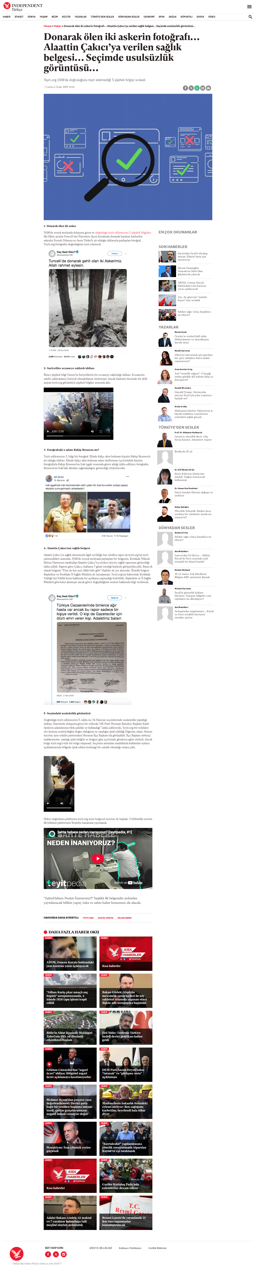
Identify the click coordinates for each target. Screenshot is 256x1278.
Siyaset (19, 17)
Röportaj (186, 17)
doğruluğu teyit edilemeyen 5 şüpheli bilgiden (123, 232)
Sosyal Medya (105, 918)
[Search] (250, 17)
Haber (6, 17)
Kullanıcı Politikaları (130, 1248)
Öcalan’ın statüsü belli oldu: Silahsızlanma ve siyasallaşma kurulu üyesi (192, 339)
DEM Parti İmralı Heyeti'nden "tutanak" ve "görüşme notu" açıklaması (123, 1074)
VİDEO (211, 17)
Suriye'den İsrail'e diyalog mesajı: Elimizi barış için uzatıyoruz (192, 256)
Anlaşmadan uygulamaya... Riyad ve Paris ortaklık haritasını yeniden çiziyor (194, 614)
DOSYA (200, 17)
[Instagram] (64, 1254)
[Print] (208, 88)
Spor (162, 17)
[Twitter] (56, 1254)
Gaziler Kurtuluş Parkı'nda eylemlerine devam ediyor (120, 1186)
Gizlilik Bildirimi (157, 1248)
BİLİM (55, 17)
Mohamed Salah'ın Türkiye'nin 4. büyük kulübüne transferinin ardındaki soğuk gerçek (194, 414)
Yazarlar (81, 17)
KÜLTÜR (66, 17)
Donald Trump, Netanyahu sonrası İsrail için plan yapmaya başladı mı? (193, 395)
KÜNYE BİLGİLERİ (101, 1248)
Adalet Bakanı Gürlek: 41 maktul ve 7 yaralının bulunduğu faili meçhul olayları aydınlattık (68, 1222)
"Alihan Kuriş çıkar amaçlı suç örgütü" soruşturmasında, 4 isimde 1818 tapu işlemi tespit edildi (67, 998)
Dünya (32, 17)
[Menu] (249, 7)
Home (47, 26)
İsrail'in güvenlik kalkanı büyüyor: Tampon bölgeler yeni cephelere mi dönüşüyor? (193, 596)
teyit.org (88, 918)
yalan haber (124, 918)
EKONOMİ (149, 17)
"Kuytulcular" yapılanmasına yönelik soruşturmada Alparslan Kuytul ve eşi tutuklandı (124, 1148)
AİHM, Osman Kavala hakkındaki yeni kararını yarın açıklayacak (70, 964)
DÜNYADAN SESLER (128, 17)
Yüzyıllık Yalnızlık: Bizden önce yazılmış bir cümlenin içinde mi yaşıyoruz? (193, 514)
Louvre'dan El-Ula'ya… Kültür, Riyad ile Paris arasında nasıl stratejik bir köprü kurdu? (192, 558)
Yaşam (44, 17)
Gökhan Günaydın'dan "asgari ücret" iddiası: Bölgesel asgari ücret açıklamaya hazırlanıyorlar (68, 1074)
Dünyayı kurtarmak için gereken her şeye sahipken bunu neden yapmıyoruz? (194, 358)
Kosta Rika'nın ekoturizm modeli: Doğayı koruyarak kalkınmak (190, 477)
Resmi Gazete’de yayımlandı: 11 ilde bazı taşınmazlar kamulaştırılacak (124, 1222)
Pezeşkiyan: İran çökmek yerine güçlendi (68, 1149)
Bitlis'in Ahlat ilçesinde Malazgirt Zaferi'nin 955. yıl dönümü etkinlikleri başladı (69, 1037)
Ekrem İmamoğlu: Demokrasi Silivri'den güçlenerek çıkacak (190, 271)
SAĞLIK (172, 17)
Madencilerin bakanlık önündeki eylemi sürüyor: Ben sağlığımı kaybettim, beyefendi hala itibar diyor (125, 1109)
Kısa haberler (111, 966)
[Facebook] (48, 1254)
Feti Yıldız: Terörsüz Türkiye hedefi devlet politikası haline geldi (122, 1037)
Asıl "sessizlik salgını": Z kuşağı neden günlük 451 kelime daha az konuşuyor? (194, 376)
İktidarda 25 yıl (183, 451)
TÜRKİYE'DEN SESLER (102, 17)
